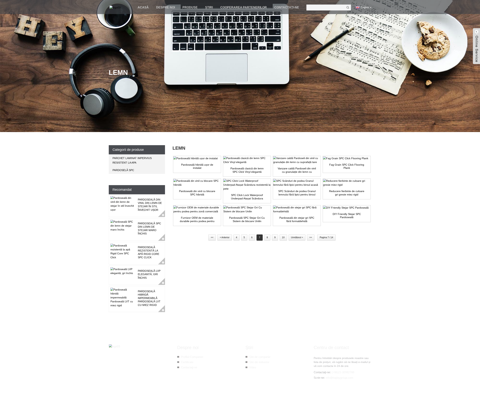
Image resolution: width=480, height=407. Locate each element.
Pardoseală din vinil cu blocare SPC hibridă (197, 193)
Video (252, 367)
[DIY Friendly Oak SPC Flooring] (346, 208)
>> (310, 237)
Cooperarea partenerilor (243, 7)
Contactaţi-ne (286, 7)
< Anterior (225, 237)
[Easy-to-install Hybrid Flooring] (197, 158)
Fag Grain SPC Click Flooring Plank (346, 166)
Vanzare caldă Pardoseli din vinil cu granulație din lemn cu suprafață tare (297, 170)
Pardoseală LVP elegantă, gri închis (149, 274)
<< (212, 237)
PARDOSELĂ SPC (123, 170)
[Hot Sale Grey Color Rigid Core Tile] (346, 183)
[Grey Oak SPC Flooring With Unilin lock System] (247, 209)
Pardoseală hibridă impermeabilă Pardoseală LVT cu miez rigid (149, 298)
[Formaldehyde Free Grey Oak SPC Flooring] (296, 209)
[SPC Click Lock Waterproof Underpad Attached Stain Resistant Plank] (247, 185)
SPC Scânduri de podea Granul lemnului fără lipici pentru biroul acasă (297, 193)
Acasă (143, 7)
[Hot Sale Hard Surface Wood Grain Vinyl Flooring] (296, 160)
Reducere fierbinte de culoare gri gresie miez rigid (346, 193)
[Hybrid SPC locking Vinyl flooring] (197, 183)
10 (283, 237)
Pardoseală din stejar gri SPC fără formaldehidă (296, 219)
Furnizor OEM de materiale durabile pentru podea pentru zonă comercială (197, 219)
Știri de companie (259, 356)
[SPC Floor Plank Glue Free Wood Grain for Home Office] (296, 183)
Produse (190, 7)
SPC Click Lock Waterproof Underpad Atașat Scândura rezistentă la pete (247, 197)
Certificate (187, 362)
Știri (209, 7)
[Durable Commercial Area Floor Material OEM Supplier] (197, 209)
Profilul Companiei (192, 356)
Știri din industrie (259, 362)
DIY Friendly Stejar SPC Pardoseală (347, 216)
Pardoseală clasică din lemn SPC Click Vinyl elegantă (247, 170)
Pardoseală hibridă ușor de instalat (197, 166)
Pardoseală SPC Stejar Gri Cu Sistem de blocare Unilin (247, 219)
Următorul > (297, 237)
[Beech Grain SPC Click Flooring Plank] (346, 158)
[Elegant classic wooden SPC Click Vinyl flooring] (247, 160)
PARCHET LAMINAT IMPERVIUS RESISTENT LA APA (132, 160)
